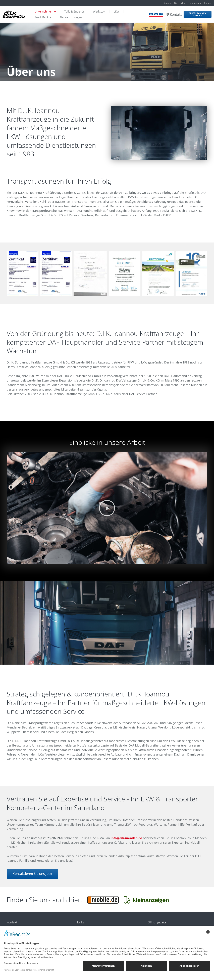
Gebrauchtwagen (71, 17)
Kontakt (176, 14)
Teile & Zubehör (74, 11)
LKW (116, 11)
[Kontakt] (167, 14)
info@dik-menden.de (126, 838)
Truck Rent (41, 17)
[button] (107, 508)
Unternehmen (43, 11)
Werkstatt (99, 11)
